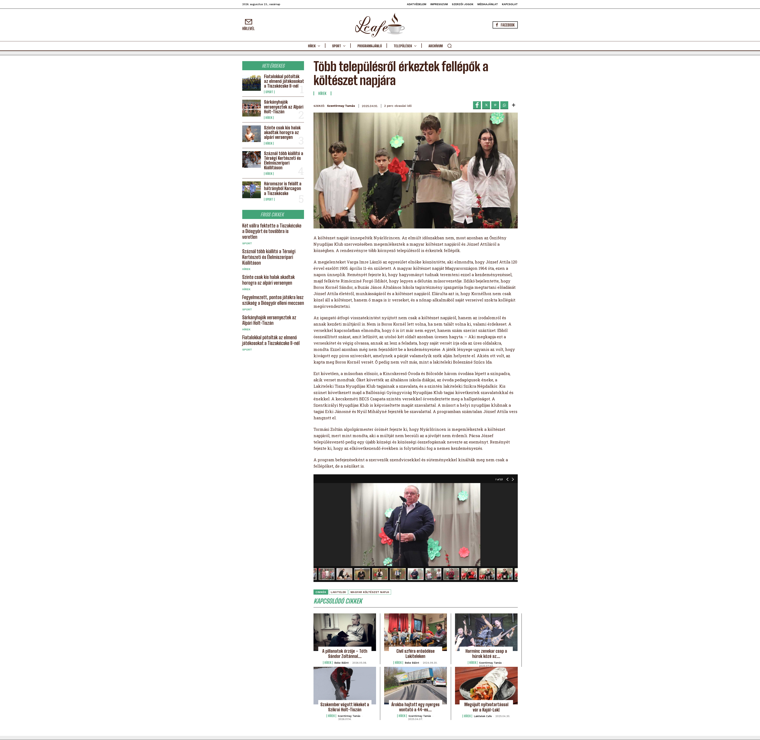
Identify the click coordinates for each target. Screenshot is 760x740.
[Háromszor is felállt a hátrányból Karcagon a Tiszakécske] (251, 189)
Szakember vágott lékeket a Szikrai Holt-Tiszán (344, 707)
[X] (486, 105)
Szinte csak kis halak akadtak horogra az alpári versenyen (282, 132)
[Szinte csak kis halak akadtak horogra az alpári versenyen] (251, 133)
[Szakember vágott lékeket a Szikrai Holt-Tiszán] (345, 685)
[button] (449, 45)
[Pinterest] (495, 105)
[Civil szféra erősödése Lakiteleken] (415, 632)
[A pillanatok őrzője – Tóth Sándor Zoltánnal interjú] (345, 632)
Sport (269, 92)
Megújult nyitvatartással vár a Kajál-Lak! (486, 707)
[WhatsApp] (504, 105)
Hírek (268, 117)
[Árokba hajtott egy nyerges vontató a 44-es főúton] (415, 685)
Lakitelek (338, 592)
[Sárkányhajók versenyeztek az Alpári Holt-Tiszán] (251, 108)
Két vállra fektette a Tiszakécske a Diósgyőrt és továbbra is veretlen (271, 231)
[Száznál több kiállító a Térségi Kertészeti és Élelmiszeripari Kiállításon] (251, 159)
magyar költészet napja (370, 592)
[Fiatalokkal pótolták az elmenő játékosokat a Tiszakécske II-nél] (251, 82)
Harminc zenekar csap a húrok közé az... (486, 653)
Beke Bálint (341, 662)
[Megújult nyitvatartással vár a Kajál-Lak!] (486, 685)
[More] (513, 105)
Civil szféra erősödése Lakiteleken (415, 653)
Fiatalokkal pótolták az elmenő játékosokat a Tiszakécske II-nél (284, 81)
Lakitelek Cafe (483, 716)
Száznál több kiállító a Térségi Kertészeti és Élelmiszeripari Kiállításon (283, 161)
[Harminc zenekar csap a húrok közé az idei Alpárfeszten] (486, 632)
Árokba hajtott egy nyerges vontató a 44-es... (415, 707)
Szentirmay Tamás (341, 106)
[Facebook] (477, 105)
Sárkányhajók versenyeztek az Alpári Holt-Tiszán (283, 106)
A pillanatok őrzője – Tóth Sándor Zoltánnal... (344, 653)
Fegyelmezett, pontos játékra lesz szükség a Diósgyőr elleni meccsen (273, 300)
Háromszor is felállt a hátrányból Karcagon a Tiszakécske (282, 188)
